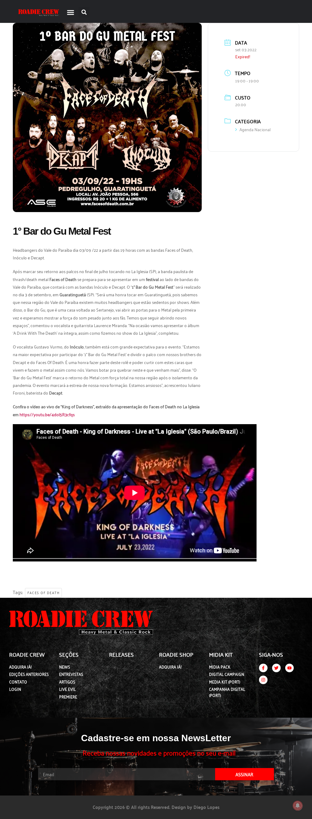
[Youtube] (289, 668)
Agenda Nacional (255, 129)
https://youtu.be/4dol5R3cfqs (47, 414)
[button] (70, 12)
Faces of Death (43, 592)
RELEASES (121, 654)
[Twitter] (276, 668)
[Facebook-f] (263, 668)
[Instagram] (263, 680)
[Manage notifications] (298, 805)
